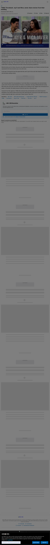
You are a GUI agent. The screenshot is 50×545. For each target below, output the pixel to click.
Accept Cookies (36, 542)
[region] (25, 538)
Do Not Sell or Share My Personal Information (11, 542)
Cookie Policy (10, 540)
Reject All (44, 542)
